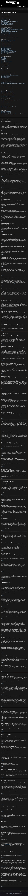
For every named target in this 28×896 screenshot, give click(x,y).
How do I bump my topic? (5, 53)
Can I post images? (4, 60)
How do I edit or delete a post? (6, 41)
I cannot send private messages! (6, 81)
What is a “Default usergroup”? (6, 76)
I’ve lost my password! (4, 22)
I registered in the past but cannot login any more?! (9, 21)
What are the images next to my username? (8, 33)
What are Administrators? (5, 69)
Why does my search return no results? (7, 92)
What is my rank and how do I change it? (7, 35)
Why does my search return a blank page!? (8, 93)
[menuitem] (24, 6)
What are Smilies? (4, 59)
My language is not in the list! (5, 32)
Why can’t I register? (4, 18)
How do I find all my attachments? (6, 107)
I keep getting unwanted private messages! (8, 82)
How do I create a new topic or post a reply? (8, 40)
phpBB (14, 283)
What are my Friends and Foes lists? (7, 86)
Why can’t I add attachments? (6, 48)
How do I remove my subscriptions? (7, 103)
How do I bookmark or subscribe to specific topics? (9, 100)
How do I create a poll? (4, 43)
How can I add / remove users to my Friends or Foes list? (10, 88)
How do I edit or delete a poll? (6, 46)
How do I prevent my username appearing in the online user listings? (12, 29)
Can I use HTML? (3, 58)
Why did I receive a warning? (5, 49)
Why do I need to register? (5, 15)
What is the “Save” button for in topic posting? (8, 51)
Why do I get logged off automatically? (7, 23)
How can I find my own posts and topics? (7, 96)
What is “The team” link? (5, 77)
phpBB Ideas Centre (22, 854)
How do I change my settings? (6, 28)
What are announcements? (5, 62)
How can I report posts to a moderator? (7, 50)
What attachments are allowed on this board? (8, 106)
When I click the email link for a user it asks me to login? (10, 36)
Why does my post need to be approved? (7, 52)
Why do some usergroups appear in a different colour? (10, 75)
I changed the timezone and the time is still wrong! (9, 31)
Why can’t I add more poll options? (6, 44)
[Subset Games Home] (10, 2)
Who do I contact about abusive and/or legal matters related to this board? (13, 113)
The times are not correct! (5, 30)
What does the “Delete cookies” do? (7, 24)
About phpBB (3, 846)
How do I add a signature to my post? (7, 42)
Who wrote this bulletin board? (6, 111)
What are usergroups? (4, 71)
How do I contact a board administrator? (7, 114)
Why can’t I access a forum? (5, 47)
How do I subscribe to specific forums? (7, 101)
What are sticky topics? (4, 63)
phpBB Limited (7, 844)
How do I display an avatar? (5, 34)
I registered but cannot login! (5, 19)
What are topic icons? (4, 66)
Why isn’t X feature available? (6, 112)
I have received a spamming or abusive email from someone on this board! (13, 83)
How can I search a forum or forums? (7, 91)
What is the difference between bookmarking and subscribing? (11, 99)
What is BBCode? (4, 57)
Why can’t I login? (4, 20)
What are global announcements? (6, 61)
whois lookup (3, 866)
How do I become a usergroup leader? (7, 74)
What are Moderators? (4, 70)
